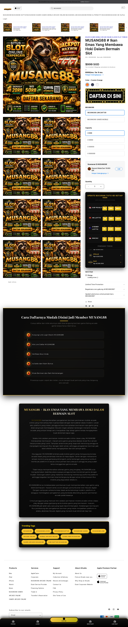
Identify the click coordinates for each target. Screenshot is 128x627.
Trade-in (34, 592)
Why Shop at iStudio (82, 581)
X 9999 (90, 140)
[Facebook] (86, 306)
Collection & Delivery (60, 577)
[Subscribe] (40, 615)
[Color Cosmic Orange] (87, 85)
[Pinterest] (93, 306)
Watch (11, 584)
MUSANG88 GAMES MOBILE (97, 119)
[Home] (7, 9)
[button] (7, 15)
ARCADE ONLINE (59, 15)
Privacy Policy (58, 592)
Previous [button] (4, 2)
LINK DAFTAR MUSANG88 (57, 542)
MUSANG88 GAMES (34, 15)
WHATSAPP (90, 624)
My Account (57, 573)
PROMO (13, 624)
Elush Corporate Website (84, 584)
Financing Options (37, 588)
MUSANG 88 (114, 15)
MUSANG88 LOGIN (43, 531)
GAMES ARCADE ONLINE (17, 599)
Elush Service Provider (39, 584)
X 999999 (91, 153)
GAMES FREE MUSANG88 (71, 536)
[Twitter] (90, 306)
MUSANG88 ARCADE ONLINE (41, 581)
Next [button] (124, 2)
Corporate (34, 577)
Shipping (97, 67)
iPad (10, 577)
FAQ (54, 588)
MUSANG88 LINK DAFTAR (97, 113)
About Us (78, 573)
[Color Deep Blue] (92, 84)
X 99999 (90, 147)
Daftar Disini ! (85, 1)
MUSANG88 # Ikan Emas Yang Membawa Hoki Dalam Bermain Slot (64, 1)
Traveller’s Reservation (39, 595)
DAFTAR (64, 620)
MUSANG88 (7, 15)
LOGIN (38, 624)
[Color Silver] (97, 84)
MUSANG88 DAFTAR (19, 15)
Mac (10, 573)
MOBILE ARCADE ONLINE (49, 536)
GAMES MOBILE (47, 15)
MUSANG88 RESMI (85, 15)
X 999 (90, 133)
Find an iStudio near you (83, 577)
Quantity (88, 182)
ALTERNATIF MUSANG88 (101, 15)
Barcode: (100, 57)
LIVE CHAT (115, 624)
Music (11, 588)
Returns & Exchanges (60, 581)
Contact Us (57, 584)
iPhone (11, 581)
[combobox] (72, 8)
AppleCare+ (35, 573)
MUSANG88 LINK (72, 15)
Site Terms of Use (59, 595)
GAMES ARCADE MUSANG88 (33, 542)
